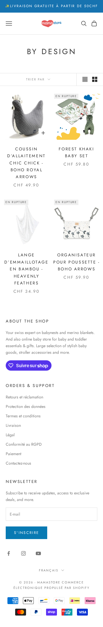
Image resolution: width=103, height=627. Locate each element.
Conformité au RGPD (24, 444)
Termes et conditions (23, 416)
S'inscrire (26, 532)
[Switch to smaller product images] (94, 79)
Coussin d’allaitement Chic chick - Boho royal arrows (26, 163)
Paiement (13, 454)
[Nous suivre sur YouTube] (38, 553)
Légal (10, 435)
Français (48, 570)
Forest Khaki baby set (76, 152)
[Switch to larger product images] (85, 79)
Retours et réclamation (24, 397)
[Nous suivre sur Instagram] (23, 553)
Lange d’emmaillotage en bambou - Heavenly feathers (26, 269)
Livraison (13, 425)
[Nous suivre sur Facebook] (8, 553)
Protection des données (25, 406)
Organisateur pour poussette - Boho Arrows (76, 262)
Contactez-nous (18, 463)
